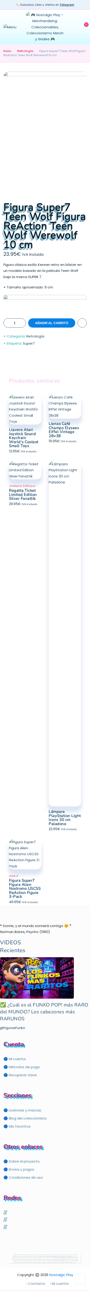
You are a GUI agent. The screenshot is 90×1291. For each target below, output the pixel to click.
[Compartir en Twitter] (36, 362)
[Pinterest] (5, 1219)
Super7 (29, 343)
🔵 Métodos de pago (21, 1066)
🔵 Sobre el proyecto (21, 1161)
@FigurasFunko (12, 1027)
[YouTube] (5, 1212)
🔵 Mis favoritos (16, 1126)
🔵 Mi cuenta (14, 1058)
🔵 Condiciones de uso (23, 1177)
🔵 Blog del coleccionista (24, 1118)
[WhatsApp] (5, 1226)
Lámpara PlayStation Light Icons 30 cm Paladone (65, 817)
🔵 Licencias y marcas (22, 1110)
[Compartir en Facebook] (26, 362)
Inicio (7, 51)
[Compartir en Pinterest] (54, 362)
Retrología (25, 51)
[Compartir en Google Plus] (45, 362)
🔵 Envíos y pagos (18, 1169)
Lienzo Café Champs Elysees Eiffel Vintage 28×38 (64, 430)
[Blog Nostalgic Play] (4, 1233)
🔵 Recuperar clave (20, 1075)
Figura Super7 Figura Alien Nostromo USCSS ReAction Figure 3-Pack (25, 888)
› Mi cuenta (59, 1283)
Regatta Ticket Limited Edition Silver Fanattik (23, 494)
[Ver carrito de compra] (83, 27)
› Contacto (35, 1283)
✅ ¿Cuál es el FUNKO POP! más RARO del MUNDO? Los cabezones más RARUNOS (44, 1012)
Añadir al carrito (51, 323)
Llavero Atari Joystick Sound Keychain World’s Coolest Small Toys (24, 437)
